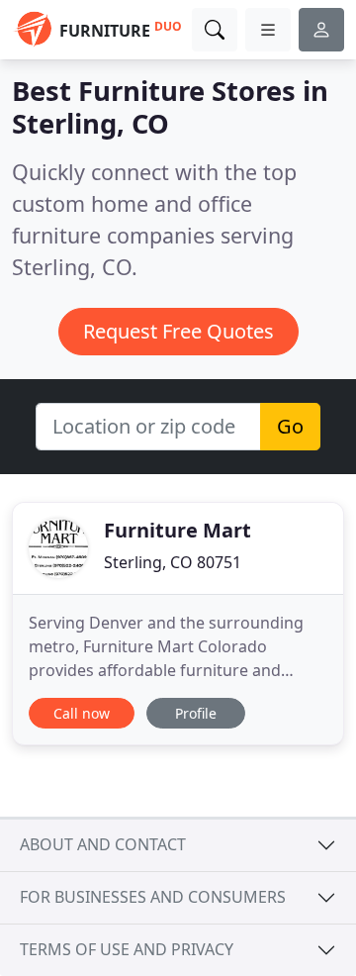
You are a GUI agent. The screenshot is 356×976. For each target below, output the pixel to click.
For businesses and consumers (153, 897)
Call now (81, 713)
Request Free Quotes (178, 331)
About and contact (103, 844)
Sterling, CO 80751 (172, 562)
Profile (196, 713)
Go (290, 426)
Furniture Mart (177, 530)
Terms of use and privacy (126, 949)
